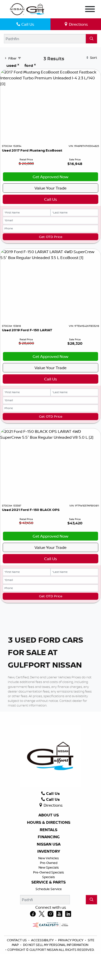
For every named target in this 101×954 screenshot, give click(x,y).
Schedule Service (49, 889)
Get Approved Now (50, 176)
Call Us (50, 199)
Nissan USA (49, 844)
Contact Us (17, 940)
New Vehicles (48, 858)
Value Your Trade (50, 188)
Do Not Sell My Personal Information (55, 944)
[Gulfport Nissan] (27, 9)
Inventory (48, 851)
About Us (48, 815)
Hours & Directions (48, 822)
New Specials (48, 867)
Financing (49, 837)
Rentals (48, 830)
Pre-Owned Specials (48, 872)
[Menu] (90, 9)
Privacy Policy (71, 940)
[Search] (91, 38)
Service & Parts (48, 882)
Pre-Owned (48, 862)
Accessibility (42, 940)
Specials (48, 877)
